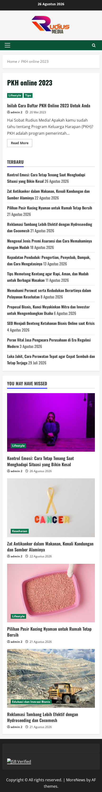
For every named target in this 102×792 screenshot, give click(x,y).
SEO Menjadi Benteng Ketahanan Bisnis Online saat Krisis (51, 323)
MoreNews (75, 779)
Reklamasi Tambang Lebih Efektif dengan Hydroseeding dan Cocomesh (42, 717)
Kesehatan (19, 531)
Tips (28, 95)
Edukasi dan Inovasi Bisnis (31, 702)
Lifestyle (15, 95)
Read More (21, 143)
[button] (7, 45)
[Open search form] (94, 45)
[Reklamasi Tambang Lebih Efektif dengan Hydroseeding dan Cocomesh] (51, 678)
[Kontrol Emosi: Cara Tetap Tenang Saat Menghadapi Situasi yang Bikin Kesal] (51, 422)
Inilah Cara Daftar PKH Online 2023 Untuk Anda (48, 105)
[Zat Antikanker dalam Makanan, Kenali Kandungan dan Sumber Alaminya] (51, 507)
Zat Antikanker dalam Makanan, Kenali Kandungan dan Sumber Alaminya (50, 546)
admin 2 (16, 112)
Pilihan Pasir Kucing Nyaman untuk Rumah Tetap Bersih (49, 208)
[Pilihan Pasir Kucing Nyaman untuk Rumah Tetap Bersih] (51, 593)
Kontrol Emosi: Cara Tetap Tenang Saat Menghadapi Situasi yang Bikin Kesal (40, 461)
